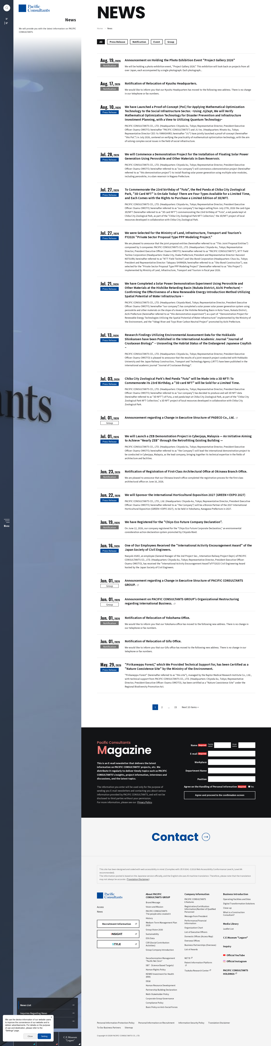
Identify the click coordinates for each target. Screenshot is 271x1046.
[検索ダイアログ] (6, 8)
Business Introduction (235, 894)
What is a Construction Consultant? (234, 913)
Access (100, 907)
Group (170, 41)
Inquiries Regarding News (33, 1013)
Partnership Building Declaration (161, 989)
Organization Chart (193, 927)
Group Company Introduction (160, 949)
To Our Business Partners (109, 1027)
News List (25, 1005)
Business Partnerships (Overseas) (200, 945)
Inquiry (227, 946)
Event (156, 41)
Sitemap (129, 1027)
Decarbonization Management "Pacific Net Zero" (160, 959)
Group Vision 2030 (154, 929)
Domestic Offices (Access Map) (198, 936)
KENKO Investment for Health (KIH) (160, 975)
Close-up (227, 907)
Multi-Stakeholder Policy (157, 994)
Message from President (195, 916)
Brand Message (153, 902)
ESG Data (150, 938)
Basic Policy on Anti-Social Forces (162, 1007)
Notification (139, 41)
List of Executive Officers (195, 932)
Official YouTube (236, 955)
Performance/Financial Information (195, 922)
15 (175, 707)
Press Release (117, 41)
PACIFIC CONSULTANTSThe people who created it (158, 912)
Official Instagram (237, 961)
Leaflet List (228, 928)
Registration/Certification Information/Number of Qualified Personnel (200, 909)
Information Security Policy (191, 1022)
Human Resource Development (160, 985)
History (149, 918)
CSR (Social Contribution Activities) (157, 944)
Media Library (231, 923)
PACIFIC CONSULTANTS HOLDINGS (235, 972)
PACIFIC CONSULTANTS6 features (195, 900)
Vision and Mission (154, 906)
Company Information (196, 894)
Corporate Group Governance (160, 998)
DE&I (148, 981)
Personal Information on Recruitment (156, 1022)
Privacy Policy (144, 802)
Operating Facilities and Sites (237, 899)
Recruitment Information (116, 923)
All (101, 41)
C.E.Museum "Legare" (235, 937)
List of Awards (191, 949)
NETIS (187, 958)
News (100, 911)
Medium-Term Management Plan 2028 (161, 924)
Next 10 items (189, 707)
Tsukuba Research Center (196, 970)
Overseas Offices (192, 940)
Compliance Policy (154, 1002)
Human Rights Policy (156, 969)
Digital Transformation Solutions (239, 903)
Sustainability (152, 934)
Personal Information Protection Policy (115, 1022)
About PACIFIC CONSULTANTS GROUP (158, 895)
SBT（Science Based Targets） (160, 965)
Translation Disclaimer (138, 879)
